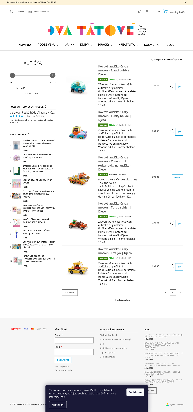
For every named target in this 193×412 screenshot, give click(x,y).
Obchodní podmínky (109, 335)
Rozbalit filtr (31, 93)
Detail (177, 177)
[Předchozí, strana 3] (173, 292)
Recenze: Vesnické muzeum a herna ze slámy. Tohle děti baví (162, 373)
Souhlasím (135, 392)
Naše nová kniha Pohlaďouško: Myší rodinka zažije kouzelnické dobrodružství (161, 345)
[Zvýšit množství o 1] (172, 84)
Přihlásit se (63, 360)
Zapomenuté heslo (63, 370)
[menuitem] (25, 44)
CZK (155, 11)
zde (63, 397)
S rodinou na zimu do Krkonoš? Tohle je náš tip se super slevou (163, 336)
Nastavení (58, 404)
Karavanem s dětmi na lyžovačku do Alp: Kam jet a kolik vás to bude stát (163, 381)
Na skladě (22, 88)
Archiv (150, 390)
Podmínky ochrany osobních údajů (115, 339)
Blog (102, 343)
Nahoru (71, 292)
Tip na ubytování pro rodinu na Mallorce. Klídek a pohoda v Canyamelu (163, 365)
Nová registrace (62, 366)
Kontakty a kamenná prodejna (113, 348)
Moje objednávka (107, 356)
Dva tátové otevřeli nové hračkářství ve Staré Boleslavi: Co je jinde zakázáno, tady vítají (163, 355)
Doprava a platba (107, 352)
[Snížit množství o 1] (172, 87)
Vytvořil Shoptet (176, 404)
